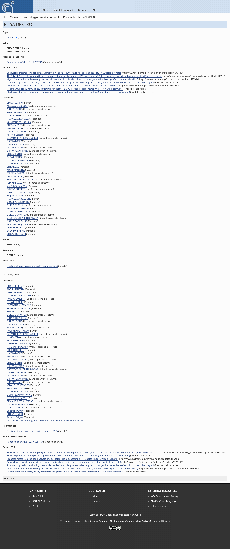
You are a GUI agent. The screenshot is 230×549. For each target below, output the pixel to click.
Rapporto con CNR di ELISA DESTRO (25, 62)
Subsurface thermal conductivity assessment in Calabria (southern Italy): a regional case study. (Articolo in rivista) (64, 72)
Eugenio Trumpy (15, 195)
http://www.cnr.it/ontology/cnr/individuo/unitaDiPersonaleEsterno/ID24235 (45, 420)
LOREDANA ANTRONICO (19, 121)
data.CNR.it (42, 10)
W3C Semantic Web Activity (164, 496)
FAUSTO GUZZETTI (16, 189)
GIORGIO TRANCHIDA (18, 131)
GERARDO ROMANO (17, 185)
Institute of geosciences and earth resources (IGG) (32, 265)
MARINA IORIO (14, 128)
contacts (96, 501)
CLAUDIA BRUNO (15, 147)
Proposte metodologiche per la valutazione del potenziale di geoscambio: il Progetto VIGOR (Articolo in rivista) (62, 85)
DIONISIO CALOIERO (17, 221)
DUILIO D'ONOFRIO (17, 214)
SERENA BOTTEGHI (16, 233)
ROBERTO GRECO (15, 227)
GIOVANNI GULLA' (16, 144)
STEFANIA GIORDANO (18, 150)
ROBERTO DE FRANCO (18, 208)
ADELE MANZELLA (16, 169)
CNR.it (94, 10)
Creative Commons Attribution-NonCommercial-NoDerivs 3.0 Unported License (130, 521)
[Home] (16, 6)
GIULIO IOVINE (14, 109)
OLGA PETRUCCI (15, 157)
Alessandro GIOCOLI (17, 105)
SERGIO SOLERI (14, 153)
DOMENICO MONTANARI (19, 211)
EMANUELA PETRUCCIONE (20, 179)
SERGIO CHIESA (14, 176)
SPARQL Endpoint (63, 10)
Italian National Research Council (124, 514)
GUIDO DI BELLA (15, 205)
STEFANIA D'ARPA (15, 173)
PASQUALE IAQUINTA (17, 224)
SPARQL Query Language (163, 501)
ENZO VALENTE (14, 125)
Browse (82, 10)
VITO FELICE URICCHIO (18, 192)
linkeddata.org (158, 506)
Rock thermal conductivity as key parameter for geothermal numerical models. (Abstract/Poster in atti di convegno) (65, 88)
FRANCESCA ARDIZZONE (19, 198)
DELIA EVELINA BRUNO (18, 160)
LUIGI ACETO (13, 115)
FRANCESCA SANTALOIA (18, 118)
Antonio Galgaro (15, 134)
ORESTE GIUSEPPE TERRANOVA (22, 217)
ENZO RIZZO (13, 166)
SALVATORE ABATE (16, 230)
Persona (11, 37)
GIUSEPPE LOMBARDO (18, 201)
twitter (95, 496)
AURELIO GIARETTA (16, 112)
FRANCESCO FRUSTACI (18, 163)
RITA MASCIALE (14, 182)
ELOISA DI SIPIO (15, 102)
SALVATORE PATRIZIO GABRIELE (22, 137)
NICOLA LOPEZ (14, 141)
